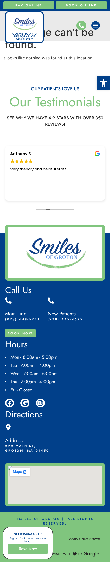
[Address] (8, 427)
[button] (103, 83)
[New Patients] (51, 300)
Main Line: (16, 313)
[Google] (24, 403)
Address (14, 440)
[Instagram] (40, 403)
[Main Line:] (8, 300)
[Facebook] (9, 403)
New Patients (62, 313)
